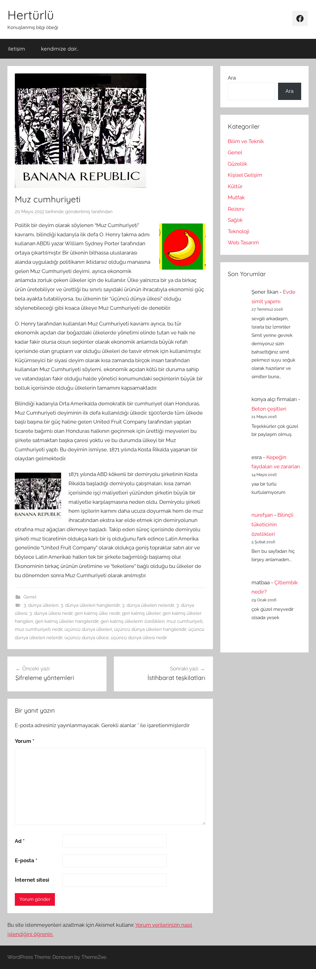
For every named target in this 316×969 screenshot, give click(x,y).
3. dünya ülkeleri (40, 605)
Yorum (24, 741)
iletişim (16, 48)
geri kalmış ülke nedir (97, 613)
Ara (232, 78)
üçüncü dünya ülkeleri (88, 629)
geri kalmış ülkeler (141, 613)
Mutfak (236, 197)
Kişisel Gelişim (245, 175)
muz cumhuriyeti (184, 621)
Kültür (235, 186)
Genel (29, 597)
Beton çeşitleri (269, 409)
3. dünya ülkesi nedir (51, 613)
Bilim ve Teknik (246, 141)
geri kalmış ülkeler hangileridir (66, 621)
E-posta (26, 860)
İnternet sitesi (32, 880)
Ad (20, 841)
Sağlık (235, 220)
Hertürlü (30, 15)
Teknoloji (238, 231)
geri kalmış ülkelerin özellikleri (132, 621)
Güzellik (237, 164)
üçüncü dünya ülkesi (86, 637)
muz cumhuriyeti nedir (38, 629)
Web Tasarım (243, 242)
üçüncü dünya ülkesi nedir (139, 637)
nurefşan (262, 515)
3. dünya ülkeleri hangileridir (90, 605)
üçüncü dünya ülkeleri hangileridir (150, 629)
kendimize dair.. (59, 48)
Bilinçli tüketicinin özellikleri (272, 524)
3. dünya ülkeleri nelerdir (148, 605)
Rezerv (236, 209)
